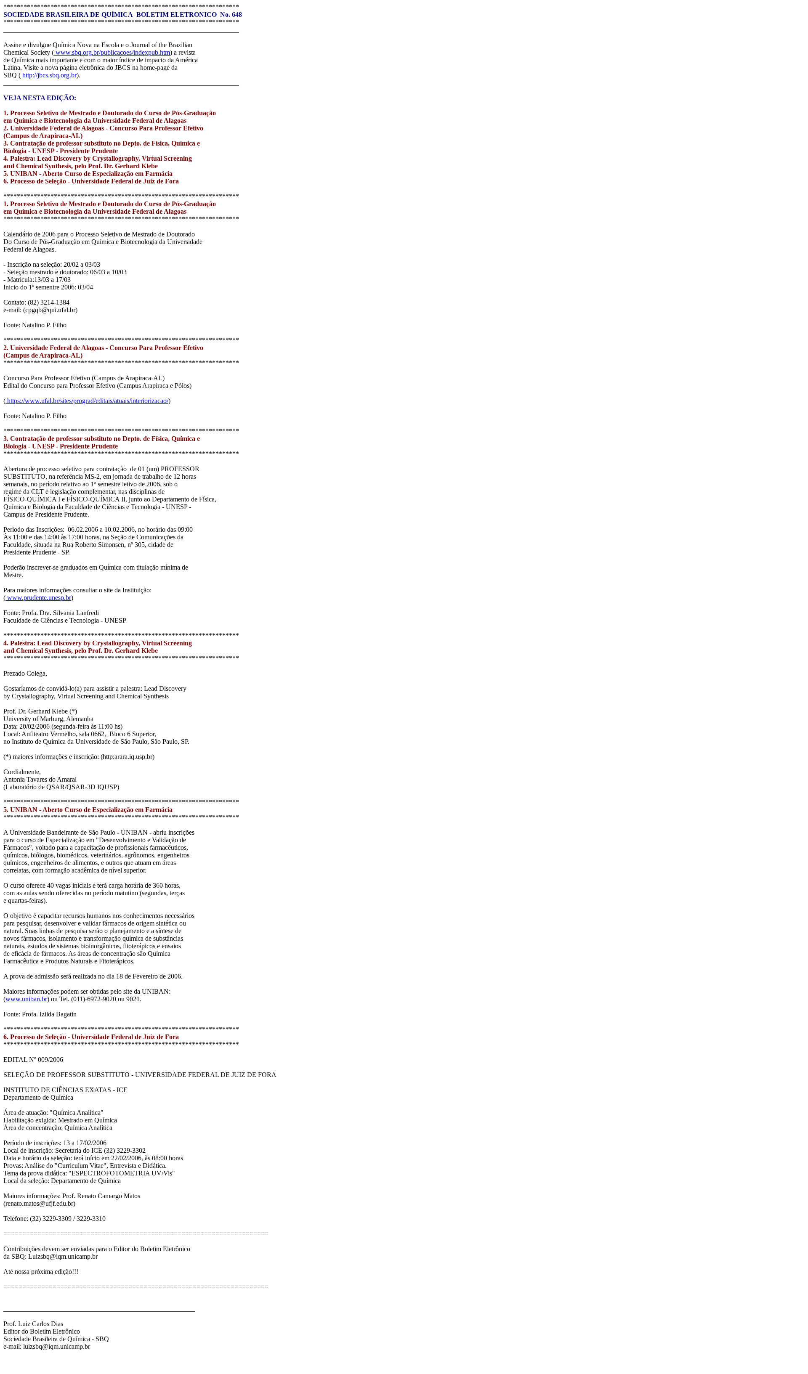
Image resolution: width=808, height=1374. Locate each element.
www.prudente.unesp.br (38, 597)
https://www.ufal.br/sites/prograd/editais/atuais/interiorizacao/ (86, 400)
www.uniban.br (26, 999)
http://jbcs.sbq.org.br (49, 75)
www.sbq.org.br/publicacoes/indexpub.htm (112, 52)
